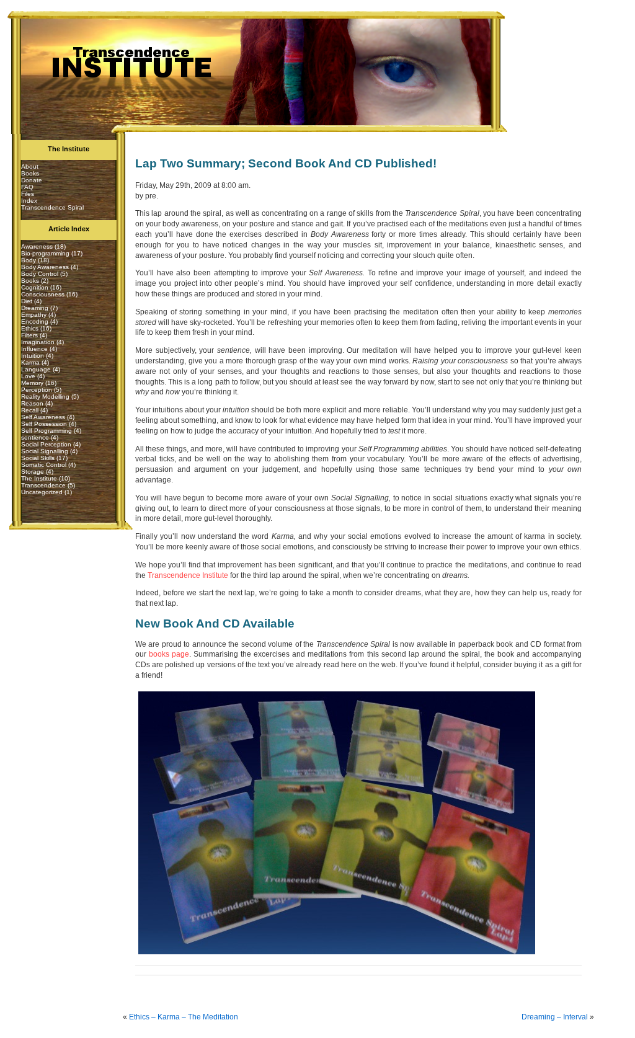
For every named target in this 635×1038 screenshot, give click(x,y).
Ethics (29, 328)
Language (36, 369)
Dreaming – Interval (555, 1017)
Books (30, 173)
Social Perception (46, 444)
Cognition (34, 287)
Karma (30, 362)
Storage (32, 471)
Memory (32, 382)
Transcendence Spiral (52, 207)
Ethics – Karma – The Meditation (183, 1017)
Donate (31, 180)
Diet (26, 301)
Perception (36, 389)
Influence (34, 348)
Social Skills (38, 458)
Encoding (34, 321)
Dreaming (34, 307)
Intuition (32, 355)
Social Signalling (44, 451)
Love (28, 376)
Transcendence (43, 485)
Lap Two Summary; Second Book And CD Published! (286, 163)
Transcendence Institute (188, 575)
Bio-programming (45, 253)
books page (169, 654)
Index (29, 200)
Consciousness (42, 294)
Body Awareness (45, 267)
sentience (35, 437)
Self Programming (46, 430)
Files (27, 193)
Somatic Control (43, 464)
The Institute (39, 478)
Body (28, 260)
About (29, 166)
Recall (29, 410)
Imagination (38, 342)
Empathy (34, 314)
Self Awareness (43, 417)
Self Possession (44, 423)
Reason (32, 403)
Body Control (39, 273)
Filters (29, 335)
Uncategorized (42, 492)
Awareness (37, 246)
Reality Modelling (45, 396)
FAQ (27, 187)
